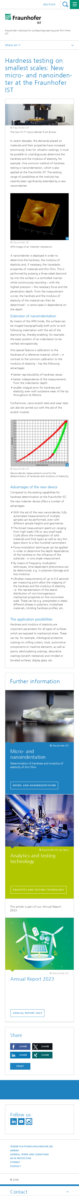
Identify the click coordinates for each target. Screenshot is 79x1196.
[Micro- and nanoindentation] (39, 717)
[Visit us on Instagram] (29, 1121)
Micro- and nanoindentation (34, 785)
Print (20, 1066)
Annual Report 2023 (27, 1013)
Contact (15, 1166)
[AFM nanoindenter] (39, 216)
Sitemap (15, 1162)
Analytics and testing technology (38, 889)
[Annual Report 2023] (39, 945)
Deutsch (49, 4)
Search (65, 4)
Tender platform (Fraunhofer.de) (31, 1146)
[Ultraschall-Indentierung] (39, 443)
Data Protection (20, 1158)
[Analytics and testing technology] (39, 822)
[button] (20, 1046)
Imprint (14, 1150)
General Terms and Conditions (29, 1154)
